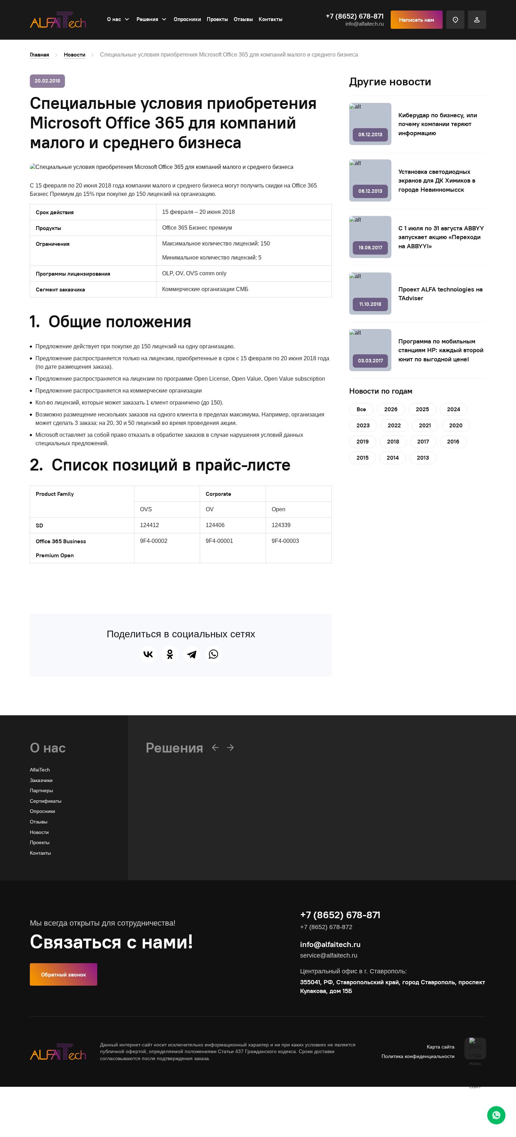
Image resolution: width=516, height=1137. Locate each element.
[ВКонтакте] (148, 654)
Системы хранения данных (177, 843)
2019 (363, 441)
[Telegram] (191, 654)
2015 (363, 457)
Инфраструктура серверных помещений (192, 853)
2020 (456, 425)
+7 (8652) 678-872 (326, 927)
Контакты (271, 19)
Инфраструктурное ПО (172, 833)
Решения (147, 19)
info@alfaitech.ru (364, 24)
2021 (425, 425)
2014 (393, 457)
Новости (74, 54)
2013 (423, 457)
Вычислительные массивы (176, 822)
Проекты (217, 19)
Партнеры (41, 790)
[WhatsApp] (213, 654)
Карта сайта (441, 1047)
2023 (363, 425)
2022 (394, 425)
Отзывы (243, 19)
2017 (423, 441)
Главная (39, 54)
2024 (453, 409)
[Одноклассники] (169, 654)
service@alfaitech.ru (328, 955)
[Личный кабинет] (477, 20)
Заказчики (41, 780)
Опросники (187, 19)
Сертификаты (45, 801)
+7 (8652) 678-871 (355, 16)
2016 (453, 441)
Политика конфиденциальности (418, 1056)
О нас (114, 19)
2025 (422, 409)
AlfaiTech (40, 770)
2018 (393, 441)
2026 (391, 409)
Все (361, 409)
